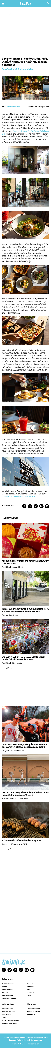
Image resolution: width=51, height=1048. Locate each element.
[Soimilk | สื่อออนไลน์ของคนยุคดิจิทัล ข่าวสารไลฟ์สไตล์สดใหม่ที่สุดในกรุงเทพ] (25, 3)
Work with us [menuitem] (6, 1014)
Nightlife (29, 983)
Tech (28, 989)
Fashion (5, 992)
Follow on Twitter (33, 1012)
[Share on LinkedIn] (41, 506)
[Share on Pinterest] (36, 506)
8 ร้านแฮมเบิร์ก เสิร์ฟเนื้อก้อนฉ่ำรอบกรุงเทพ (21, 840)
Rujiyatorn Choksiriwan (12, 107)
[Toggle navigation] (3, 3)
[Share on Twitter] (30, 506)
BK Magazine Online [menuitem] (9, 1023)
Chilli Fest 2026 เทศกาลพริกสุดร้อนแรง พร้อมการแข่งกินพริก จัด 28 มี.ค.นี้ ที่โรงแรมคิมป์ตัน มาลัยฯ (24, 746)
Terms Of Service (18, 1044)
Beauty (4, 986)
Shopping (30, 986)
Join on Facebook (34, 1009)
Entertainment (7, 989)
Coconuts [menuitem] (5, 1018)
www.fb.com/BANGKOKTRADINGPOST (20, 497)
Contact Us (31, 1014)
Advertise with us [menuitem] (8, 1012)
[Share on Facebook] (24, 506)
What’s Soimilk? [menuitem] (8, 1009)
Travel (28, 995)
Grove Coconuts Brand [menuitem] (10, 1020)
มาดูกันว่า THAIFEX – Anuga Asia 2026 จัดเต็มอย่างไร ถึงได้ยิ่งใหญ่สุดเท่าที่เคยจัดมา (23, 658)
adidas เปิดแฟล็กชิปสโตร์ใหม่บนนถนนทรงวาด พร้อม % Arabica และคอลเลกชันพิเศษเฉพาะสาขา (25, 610)
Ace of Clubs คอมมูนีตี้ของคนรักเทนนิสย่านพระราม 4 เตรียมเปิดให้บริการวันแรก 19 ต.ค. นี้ (25, 794)
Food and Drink (7, 995)
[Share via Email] (47, 506)
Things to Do (31, 992)
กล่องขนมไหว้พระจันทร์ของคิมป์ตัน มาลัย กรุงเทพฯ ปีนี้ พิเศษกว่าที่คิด (25, 562)
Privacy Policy (33, 1044)
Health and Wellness (9, 998)
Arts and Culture (8, 983)
